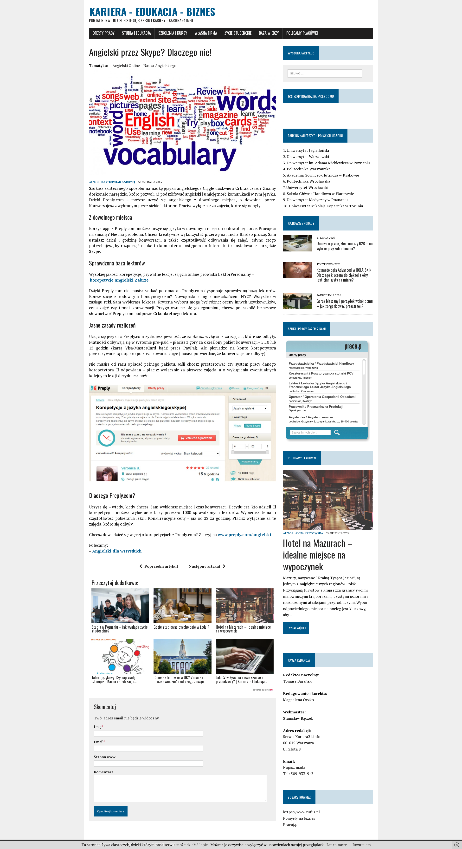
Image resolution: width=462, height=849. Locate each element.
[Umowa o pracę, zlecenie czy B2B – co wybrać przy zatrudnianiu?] (297, 248)
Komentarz (103, 772)
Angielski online (126, 65)
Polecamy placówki (302, 33)
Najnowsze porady (301, 223)
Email (98, 741)
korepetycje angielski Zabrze (119, 280)
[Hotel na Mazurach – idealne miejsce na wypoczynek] (328, 526)
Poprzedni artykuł (161, 566)
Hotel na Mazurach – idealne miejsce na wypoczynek (318, 554)
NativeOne (182, 690)
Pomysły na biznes (299, 818)
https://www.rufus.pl (301, 812)
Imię (98, 726)
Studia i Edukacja (136, 33)
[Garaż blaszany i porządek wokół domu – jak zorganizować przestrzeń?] (297, 306)
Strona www (105, 756)
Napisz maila (294, 767)
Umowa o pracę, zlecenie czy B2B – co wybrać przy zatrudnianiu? (344, 246)
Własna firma (206, 33)
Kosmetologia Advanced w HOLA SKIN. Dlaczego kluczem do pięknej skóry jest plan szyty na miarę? (344, 275)
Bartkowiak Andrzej (118, 182)
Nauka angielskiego (159, 65)
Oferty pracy (104, 33)
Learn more (337, 844)
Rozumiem (362, 844)
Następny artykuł (204, 566)
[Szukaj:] (325, 73)
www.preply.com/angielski (244, 534)
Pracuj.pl (291, 824)
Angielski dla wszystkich (116, 551)
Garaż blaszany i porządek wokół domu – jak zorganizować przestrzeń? (345, 303)
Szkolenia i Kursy (172, 33)
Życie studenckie (238, 33)
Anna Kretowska (309, 533)
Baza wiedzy (269, 33)
